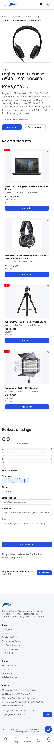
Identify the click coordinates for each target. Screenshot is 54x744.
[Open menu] (4, 4)
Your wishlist (7, 673)
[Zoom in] (27, 44)
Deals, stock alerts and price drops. (18, 710)
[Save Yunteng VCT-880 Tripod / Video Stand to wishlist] (48, 286)
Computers (7, 629)
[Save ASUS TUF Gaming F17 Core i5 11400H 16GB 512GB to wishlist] (48, 151)
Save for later (34, 127)
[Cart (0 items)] (41, 5)
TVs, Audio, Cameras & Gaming (25, 16)
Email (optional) (9, 498)
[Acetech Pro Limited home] (13, 5)
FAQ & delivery (9, 665)
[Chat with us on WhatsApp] (48, 729)
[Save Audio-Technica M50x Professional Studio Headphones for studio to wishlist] (48, 220)
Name (5, 487)
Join (47, 714)
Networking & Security (12, 641)
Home (5, 16)
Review (5, 519)
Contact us (7, 669)
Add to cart (12, 127)
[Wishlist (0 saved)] (34, 5)
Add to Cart (27, 208)
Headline (6, 508)
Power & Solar (8, 653)
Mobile (5, 633)
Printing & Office (9, 637)
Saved (37, 742)
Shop (16, 742)
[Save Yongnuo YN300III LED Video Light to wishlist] (48, 352)
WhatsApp (27, 742)
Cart (48, 742)
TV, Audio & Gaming (11, 645)
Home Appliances (10, 649)
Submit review (27, 544)
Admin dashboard (10, 677)
